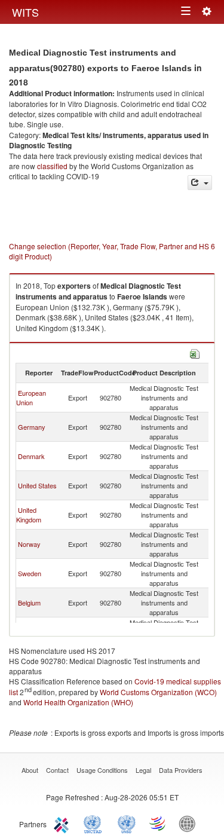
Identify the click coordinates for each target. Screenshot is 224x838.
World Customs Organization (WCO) (158, 692)
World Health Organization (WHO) (78, 702)
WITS (25, 12)
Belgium (29, 602)
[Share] (200, 182)
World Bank (190, 823)
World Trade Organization (158, 823)
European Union (31, 397)
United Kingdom (28, 514)
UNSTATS (127, 823)
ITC (63, 823)
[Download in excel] (195, 352)
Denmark (31, 456)
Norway (29, 544)
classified (52, 166)
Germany (31, 427)
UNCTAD (95, 823)
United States (37, 485)
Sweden (29, 573)
